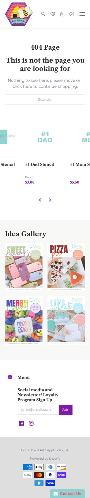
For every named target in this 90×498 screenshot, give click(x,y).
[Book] (23, 320)
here (27, 86)
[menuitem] (43, 14)
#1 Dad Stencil (39, 164)
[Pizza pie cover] (66, 267)
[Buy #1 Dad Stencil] (45, 137)
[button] (43, 14)
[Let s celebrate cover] (66, 320)
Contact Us (69, 494)
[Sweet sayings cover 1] (23, 267)
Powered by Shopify (45, 458)
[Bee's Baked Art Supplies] (18, 14)
